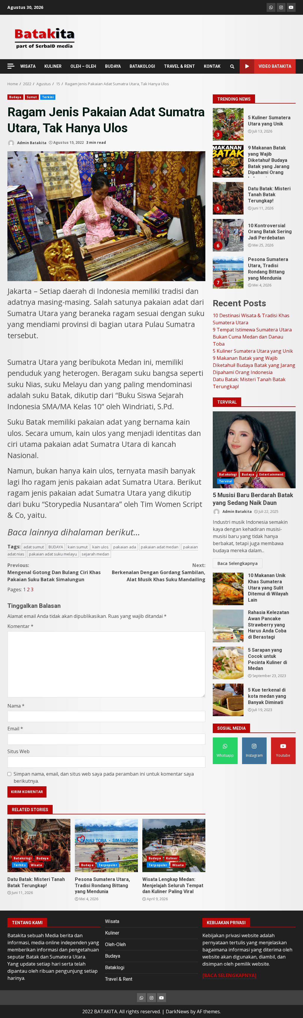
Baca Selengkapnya (237, 563)
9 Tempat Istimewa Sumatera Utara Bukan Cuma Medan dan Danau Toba (252, 336)
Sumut (32, 97)
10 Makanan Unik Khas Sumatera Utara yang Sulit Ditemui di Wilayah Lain (228, 589)
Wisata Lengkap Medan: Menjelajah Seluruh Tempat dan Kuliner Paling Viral (173, 845)
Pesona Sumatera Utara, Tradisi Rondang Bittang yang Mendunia (106, 845)
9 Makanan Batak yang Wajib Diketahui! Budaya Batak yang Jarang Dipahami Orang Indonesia (228, 124)
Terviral (225, 481)
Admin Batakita (31, 142)
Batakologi (22, 858)
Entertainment (271, 474)
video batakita (275, 66)
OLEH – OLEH (83, 66)
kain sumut (78, 547)
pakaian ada (124, 547)
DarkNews (177, 1011)
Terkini (48, 97)
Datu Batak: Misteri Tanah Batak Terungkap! (38, 845)
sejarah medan (95, 554)
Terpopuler (108, 865)
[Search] (232, 66)
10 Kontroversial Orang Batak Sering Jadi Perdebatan (228, 198)
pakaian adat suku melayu (53, 554)
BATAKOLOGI (142, 66)
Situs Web (18, 751)
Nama (16, 706)
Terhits (20, 865)
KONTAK (212, 66)
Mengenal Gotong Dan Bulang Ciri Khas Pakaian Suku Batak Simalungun (54, 572)
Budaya (15, 97)
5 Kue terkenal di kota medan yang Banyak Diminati (228, 700)
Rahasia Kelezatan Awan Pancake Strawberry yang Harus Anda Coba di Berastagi (228, 626)
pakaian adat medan (159, 547)
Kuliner (172, 858)
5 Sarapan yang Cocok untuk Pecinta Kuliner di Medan (228, 663)
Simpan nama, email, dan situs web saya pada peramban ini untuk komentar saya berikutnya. (104, 777)
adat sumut (33, 547)
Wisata (36, 865)
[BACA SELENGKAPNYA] (229, 975)
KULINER (53, 66)
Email (15, 728)
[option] (254, 126)
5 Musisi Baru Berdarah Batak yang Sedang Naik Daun (254, 449)
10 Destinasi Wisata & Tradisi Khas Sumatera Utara (228, 272)
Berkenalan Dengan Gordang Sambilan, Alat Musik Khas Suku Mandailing (158, 572)
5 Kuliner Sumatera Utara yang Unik (253, 351)
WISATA (28, 66)
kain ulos (100, 547)
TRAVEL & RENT (179, 66)
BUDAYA (113, 66)
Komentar (20, 626)
